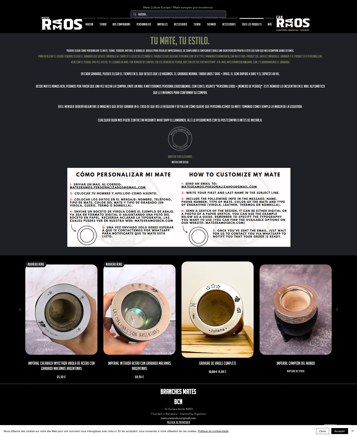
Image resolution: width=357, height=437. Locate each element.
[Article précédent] (20, 309)
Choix (322, 431)
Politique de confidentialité (213, 431)
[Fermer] (352, 431)
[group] (178, 321)
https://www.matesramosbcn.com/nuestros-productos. (228, 56)
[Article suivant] (337, 309)
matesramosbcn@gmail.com (242, 62)
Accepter (340, 431)
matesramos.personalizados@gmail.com (171, 86)
